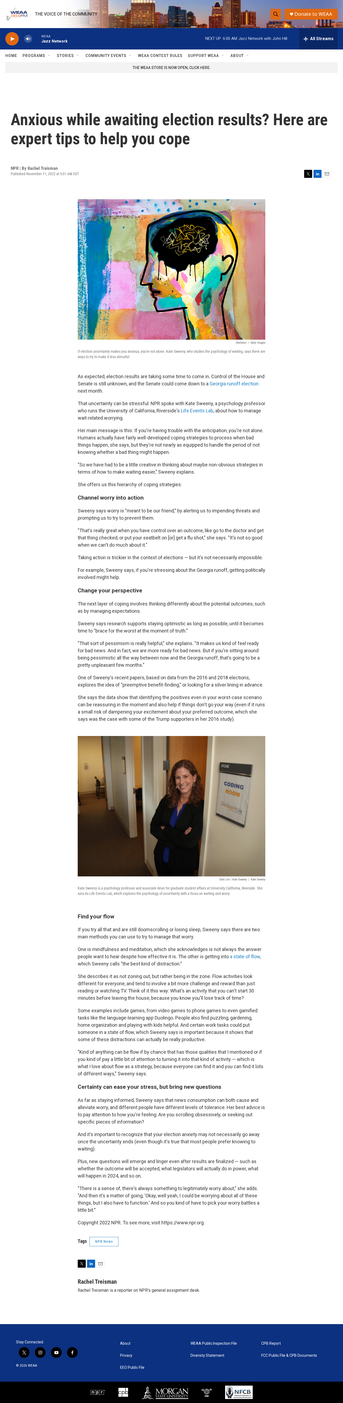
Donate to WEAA (313, 14)
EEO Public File (132, 1368)
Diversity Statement (207, 1356)
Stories (65, 55)
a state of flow (245, 956)
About (237, 55)
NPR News (104, 1241)
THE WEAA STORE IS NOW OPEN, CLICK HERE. (172, 68)
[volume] (28, 39)
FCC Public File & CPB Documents (289, 1356)
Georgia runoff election (234, 383)
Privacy (126, 1356)
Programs (34, 55)
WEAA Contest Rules (160, 55)
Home (11, 55)
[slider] (37, 38)
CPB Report (271, 1343)
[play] (12, 39)
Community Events (105, 55)
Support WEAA (203, 55)
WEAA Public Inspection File (214, 1343)
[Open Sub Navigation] (49, 55)
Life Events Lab (197, 410)
